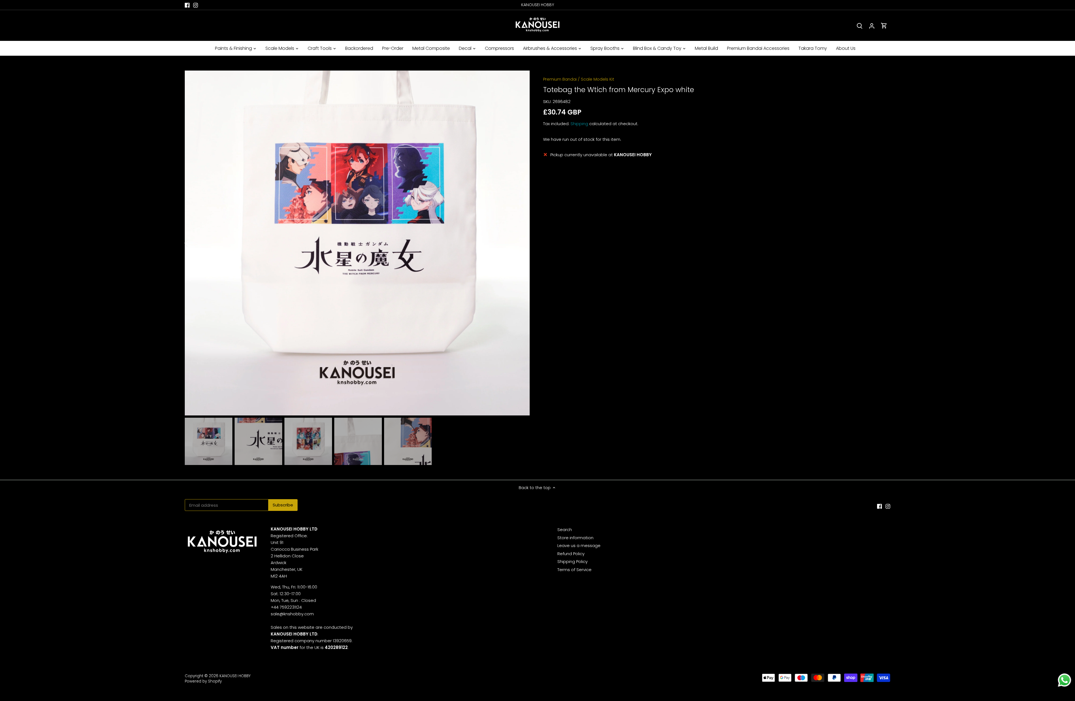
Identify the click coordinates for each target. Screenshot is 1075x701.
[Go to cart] (884, 25)
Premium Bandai (560, 79)
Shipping (579, 124)
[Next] (521, 243)
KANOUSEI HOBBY (235, 676)
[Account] (872, 25)
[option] (357, 243)
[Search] (859, 25)
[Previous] (193, 243)
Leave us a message (578, 545)
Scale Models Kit (597, 79)
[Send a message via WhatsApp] (1064, 680)
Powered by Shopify (203, 681)
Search (564, 529)
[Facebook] (187, 5)
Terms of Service (574, 570)
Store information (575, 538)
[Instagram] (195, 5)
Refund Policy (571, 554)
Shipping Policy (572, 561)
